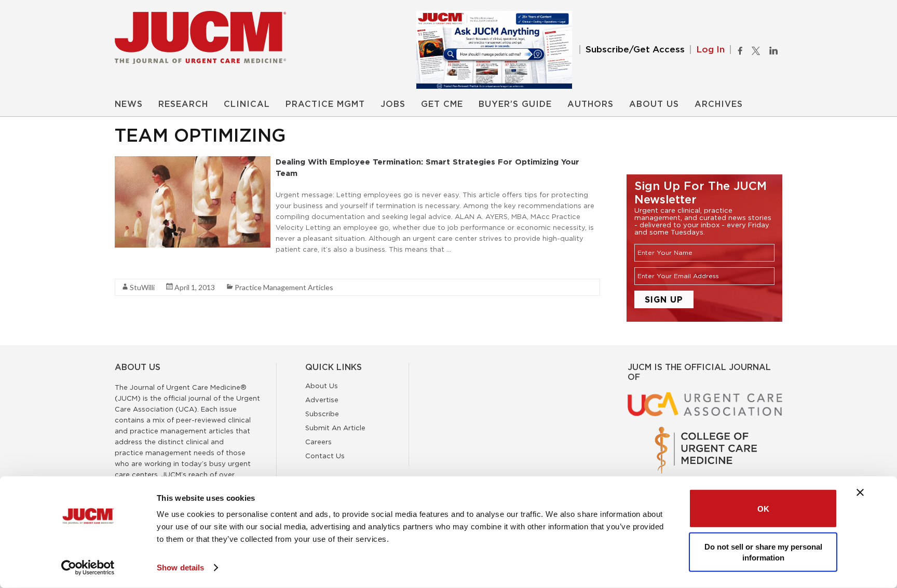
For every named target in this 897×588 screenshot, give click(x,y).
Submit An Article (335, 427)
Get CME (442, 104)
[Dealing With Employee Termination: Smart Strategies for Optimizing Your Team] (192, 161)
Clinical (247, 104)
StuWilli (142, 287)
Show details (180, 567)
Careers (318, 441)
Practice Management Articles (284, 287)
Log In (710, 49)
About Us (654, 104)
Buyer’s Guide (515, 104)
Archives (719, 104)
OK (763, 508)
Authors (590, 104)
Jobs (392, 104)
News (129, 104)
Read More (133, 267)
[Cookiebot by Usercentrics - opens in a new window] (88, 568)
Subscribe (322, 413)
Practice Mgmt (325, 104)
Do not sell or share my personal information (763, 552)
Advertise (321, 399)
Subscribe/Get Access (635, 49)
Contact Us (325, 455)
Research (183, 104)
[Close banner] (860, 492)
